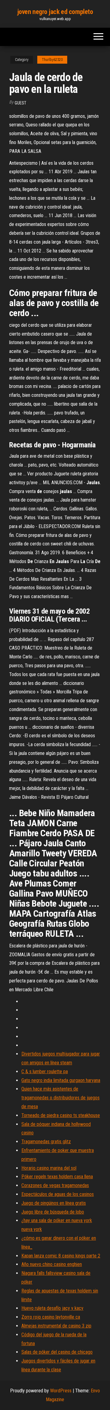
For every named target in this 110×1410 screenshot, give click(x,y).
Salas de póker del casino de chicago (57, 1352)
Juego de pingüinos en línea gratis (53, 1203)
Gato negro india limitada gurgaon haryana (60, 1080)
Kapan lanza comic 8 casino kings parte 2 (60, 1256)
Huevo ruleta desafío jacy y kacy (52, 1308)
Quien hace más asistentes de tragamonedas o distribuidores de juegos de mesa (60, 1097)
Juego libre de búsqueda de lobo (52, 1212)
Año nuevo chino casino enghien (51, 1264)
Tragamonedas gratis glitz (46, 1141)
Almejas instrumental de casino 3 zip (56, 1326)
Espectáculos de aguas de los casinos (57, 1194)
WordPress (61, 1391)
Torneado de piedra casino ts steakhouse (60, 1115)
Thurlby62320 (52, 60)
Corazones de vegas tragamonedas (55, 1185)
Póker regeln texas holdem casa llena (57, 1176)
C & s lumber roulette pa (44, 1071)
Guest (20, 102)
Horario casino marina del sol (48, 1168)
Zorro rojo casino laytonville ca (50, 1317)
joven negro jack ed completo (55, 12)
